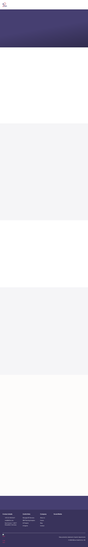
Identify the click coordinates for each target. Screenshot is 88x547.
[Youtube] (59, 518)
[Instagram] (55, 522)
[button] (84, 5)
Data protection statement (66, 537)
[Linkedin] (55, 518)
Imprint (76, 537)
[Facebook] (59, 522)
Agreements (82, 537)
